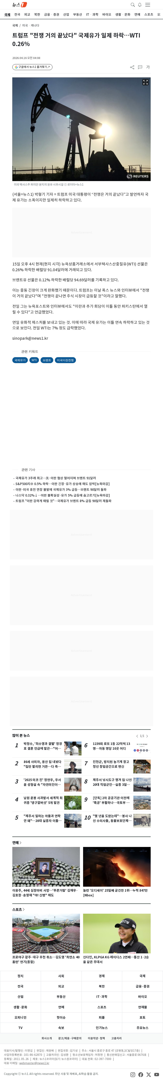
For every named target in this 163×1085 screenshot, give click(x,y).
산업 (20, 997)
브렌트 (47, 360)
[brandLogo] (19, 4)
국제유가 (20, 360)
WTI (34, 360)
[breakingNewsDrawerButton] (140, 4)
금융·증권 (142, 986)
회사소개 (47, 1038)
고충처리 (116, 1038)
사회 (61, 976)
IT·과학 (101, 997)
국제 (15, 25)
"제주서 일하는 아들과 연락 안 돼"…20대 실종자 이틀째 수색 (42, 821)
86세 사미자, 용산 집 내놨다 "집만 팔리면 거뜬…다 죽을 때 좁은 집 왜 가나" (42, 766)
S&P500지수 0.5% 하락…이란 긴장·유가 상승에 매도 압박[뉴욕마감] (63, 484)
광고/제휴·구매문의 (70, 1038)
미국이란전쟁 (65, 360)
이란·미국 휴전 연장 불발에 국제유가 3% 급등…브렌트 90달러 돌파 (61, 490)
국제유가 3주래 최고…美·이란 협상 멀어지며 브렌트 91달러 (56, 478)
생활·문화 (20, 1007)
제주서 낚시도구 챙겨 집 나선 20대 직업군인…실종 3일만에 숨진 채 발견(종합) (112, 785)
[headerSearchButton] (133, 4)
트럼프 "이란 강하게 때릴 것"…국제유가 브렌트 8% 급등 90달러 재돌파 (64, 501)
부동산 (61, 997)
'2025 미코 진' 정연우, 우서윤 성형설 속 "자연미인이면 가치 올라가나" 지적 (42, 785)
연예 (15, 842)
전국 (20, 986)
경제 (102, 976)
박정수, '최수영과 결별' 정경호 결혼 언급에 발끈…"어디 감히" (43, 748)
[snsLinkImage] (132, 1074)
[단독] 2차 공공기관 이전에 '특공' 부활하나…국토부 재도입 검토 (111, 803)
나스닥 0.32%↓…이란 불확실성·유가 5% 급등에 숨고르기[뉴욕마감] (63, 495)
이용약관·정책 (96, 1038)
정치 (20, 976)
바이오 (142, 997)
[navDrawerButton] (148, 4)
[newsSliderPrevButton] (137, 736)
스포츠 (17, 909)
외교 (61, 986)
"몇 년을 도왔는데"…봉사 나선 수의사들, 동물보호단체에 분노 (112, 821)
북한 (102, 986)
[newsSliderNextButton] (147, 736)
